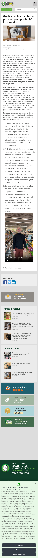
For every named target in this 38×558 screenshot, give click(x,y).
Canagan (8, 186)
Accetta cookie (19, 545)
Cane (25, 49)
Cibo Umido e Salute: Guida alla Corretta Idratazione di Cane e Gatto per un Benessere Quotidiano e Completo (21, 336)
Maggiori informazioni (19, 554)
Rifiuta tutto (19, 549)
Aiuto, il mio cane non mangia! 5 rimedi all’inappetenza (22, 353)
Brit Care (19, 149)
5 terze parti (11, 490)
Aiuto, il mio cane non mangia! (21, 363)
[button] (36, 483)
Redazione (8, 47)
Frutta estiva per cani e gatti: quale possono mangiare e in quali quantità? (23, 314)
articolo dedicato (10, 99)
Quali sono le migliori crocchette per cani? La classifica (22, 373)
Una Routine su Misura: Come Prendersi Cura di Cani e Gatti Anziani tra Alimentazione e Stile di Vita (22, 325)
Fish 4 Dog (9, 149)
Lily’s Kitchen (10, 123)
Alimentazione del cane (16, 49)
